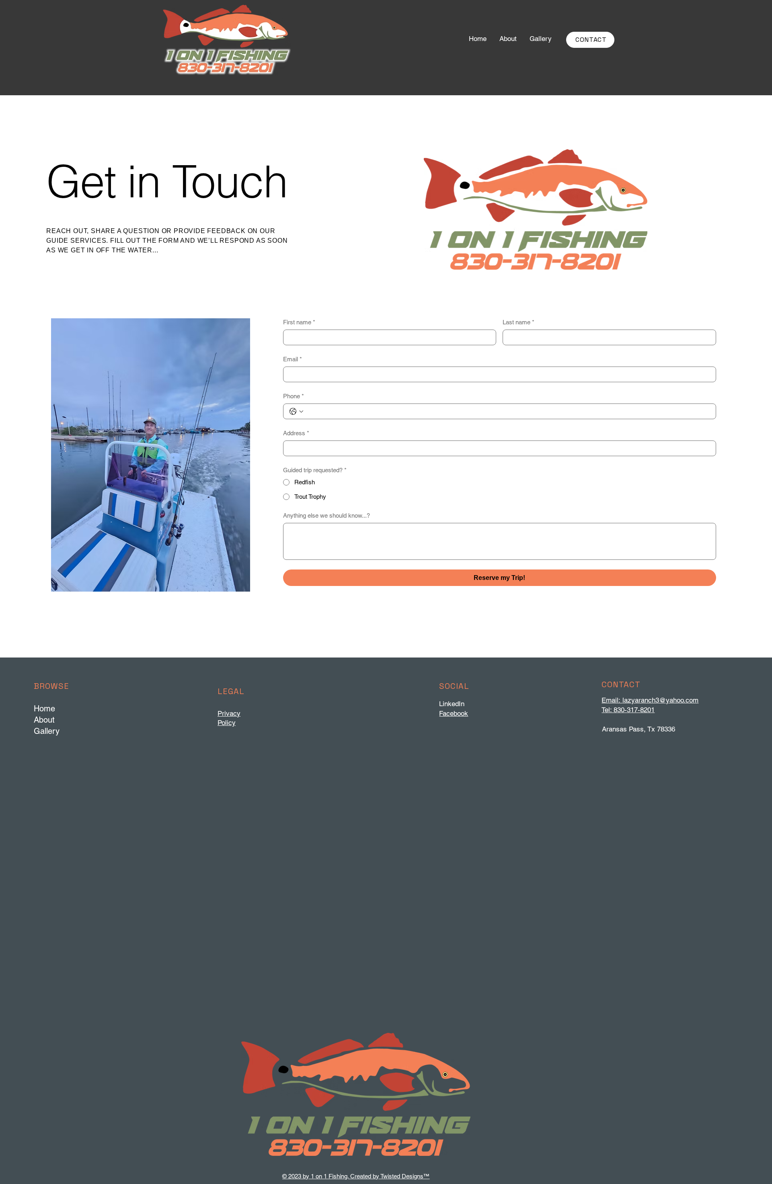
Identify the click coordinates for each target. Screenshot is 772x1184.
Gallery (47, 731)
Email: (612, 700)
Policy (227, 723)
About (44, 720)
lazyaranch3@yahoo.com (660, 700)
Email (292, 359)
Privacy (229, 713)
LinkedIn (451, 704)
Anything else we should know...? (326, 515)
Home (44, 708)
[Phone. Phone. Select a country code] (296, 411)
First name (299, 322)
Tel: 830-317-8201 (628, 710)
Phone (293, 396)
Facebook (453, 713)
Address (296, 433)
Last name (518, 322)
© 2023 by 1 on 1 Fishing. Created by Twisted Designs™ (355, 1176)
